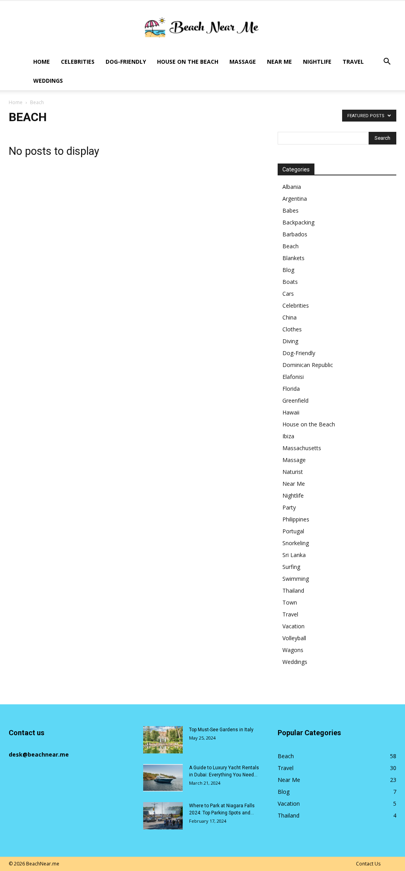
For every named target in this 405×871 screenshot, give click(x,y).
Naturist (292, 471)
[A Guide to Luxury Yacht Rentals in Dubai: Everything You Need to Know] (163, 777)
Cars (288, 293)
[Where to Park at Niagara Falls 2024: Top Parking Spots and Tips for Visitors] (163, 815)
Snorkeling (295, 543)
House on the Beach (187, 61)
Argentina (294, 198)
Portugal (293, 531)
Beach (290, 246)
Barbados (294, 234)
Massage (242, 61)
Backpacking (298, 222)
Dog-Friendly (126, 61)
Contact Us (368, 863)
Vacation (293, 626)
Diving (290, 341)
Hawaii (290, 412)
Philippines (295, 519)
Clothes (292, 329)
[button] (386, 62)
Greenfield (295, 400)
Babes (290, 210)
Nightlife (317, 61)
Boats (290, 281)
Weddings (48, 80)
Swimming (295, 578)
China (289, 317)
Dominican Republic (307, 365)
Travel (353, 61)
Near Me (279, 61)
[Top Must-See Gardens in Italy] (163, 739)
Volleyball (294, 638)
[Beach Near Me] (202, 27)
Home (41, 61)
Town (289, 602)
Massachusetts (301, 448)
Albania (291, 186)
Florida (291, 388)
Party (289, 507)
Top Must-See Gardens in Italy (221, 729)
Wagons (292, 650)
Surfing (291, 567)
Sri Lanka (294, 555)
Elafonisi (293, 376)
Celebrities (78, 61)
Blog (288, 270)
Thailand (293, 590)
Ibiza (288, 436)
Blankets (293, 258)
